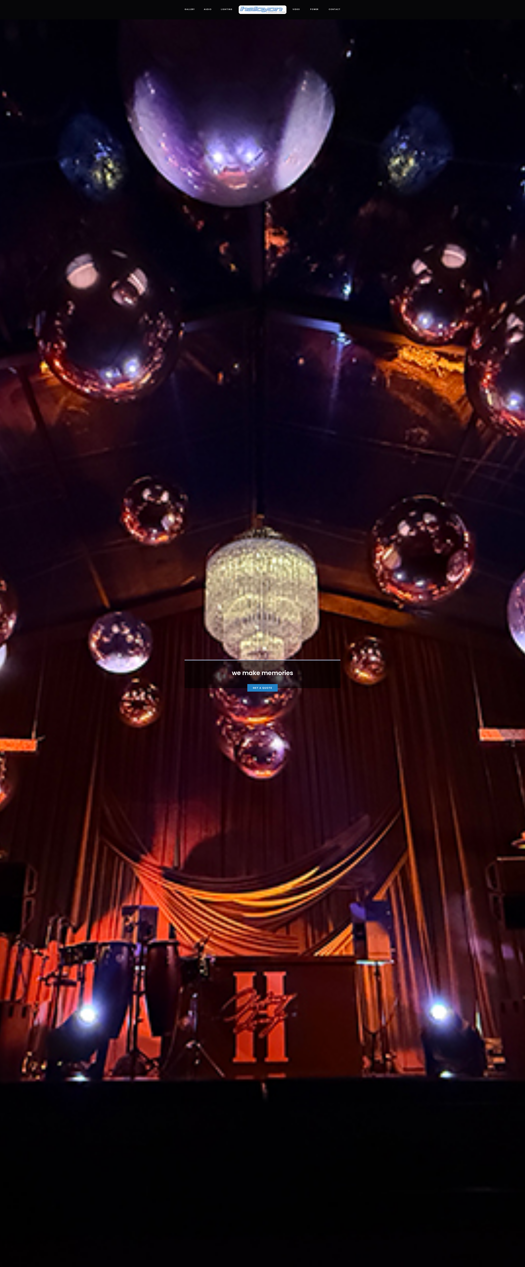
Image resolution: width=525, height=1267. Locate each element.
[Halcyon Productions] (262, 6)
